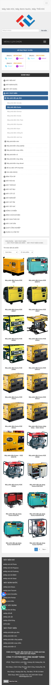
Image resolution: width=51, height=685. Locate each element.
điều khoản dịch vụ (27, 652)
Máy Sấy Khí (10, 206)
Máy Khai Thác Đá (12, 219)
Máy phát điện (11, 93)
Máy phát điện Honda (14, 116)
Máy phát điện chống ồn (15, 133)
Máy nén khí (10, 80)
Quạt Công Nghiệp (13, 228)
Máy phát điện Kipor (13, 128)
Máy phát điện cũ (12, 154)
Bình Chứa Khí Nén (13, 215)
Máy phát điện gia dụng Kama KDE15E (13, 514)
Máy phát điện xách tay (14, 137)
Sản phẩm (9, 241)
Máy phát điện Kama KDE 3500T (37, 310)
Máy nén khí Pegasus (11, 568)
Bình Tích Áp (10, 176)
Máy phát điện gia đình (14, 98)
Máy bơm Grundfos (10, 594)
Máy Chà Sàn (11, 223)
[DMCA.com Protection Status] (11, 681)
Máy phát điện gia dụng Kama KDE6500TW (37, 514)
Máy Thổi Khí (11, 185)
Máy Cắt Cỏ (10, 193)
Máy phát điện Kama (14, 107)
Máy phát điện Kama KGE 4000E (13, 339)
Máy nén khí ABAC (10, 575)
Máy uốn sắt (8, 617)
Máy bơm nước (12, 85)
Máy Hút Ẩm (10, 202)
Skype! (9, 58)
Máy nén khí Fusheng (11, 571)
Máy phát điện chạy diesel (15, 163)
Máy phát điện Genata (14, 103)
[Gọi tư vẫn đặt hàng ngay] (3, 607)
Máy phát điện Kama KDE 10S (13, 281)
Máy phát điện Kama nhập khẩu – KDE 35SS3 (37, 427)
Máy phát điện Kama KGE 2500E (13, 368)
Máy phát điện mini (13, 141)
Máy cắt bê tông (9, 620)
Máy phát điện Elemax (14, 111)
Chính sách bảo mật (13, 652)
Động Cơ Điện (11, 211)
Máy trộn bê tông (10, 610)
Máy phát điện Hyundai (14, 124)
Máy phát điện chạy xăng (15, 159)
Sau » (44, 549)
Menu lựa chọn (13, 41)
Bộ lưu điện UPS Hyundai (15, 168)
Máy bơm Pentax (10, 597)
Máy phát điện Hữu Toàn (15, 120)
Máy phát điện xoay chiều (15, 150)
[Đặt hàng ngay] (3, 601)
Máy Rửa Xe (10, 181)
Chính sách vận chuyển (28, 654)
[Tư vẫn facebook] (3, 594)
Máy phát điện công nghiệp (15, 146)
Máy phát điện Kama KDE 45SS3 (13, 427)
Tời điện (7, 624)
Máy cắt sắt (8, 613)
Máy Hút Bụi (10, 189)
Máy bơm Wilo (9, 601)
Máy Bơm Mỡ (11, 198)
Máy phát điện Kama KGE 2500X (37, 339)
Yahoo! (21, 58)
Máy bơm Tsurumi (10, 590)
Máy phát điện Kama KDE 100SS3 (37, 368)
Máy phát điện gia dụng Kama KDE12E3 (37, 485)
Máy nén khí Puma (10, 564)
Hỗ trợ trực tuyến (24, 50)
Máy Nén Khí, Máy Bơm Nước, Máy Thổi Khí (23, 9)
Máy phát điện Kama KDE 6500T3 (37, 281)
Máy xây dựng (11, 89)
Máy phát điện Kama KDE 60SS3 (37, 398)
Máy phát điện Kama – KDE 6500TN (14, 456)
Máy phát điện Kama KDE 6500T (13, 310)
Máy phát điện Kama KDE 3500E (37, 456)
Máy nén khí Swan (10, 578)
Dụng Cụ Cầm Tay (12, 232)
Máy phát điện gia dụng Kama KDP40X (37, 543)
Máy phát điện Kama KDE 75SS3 (13, 398)
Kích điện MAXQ (12, 172)
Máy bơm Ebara (9, 587)
